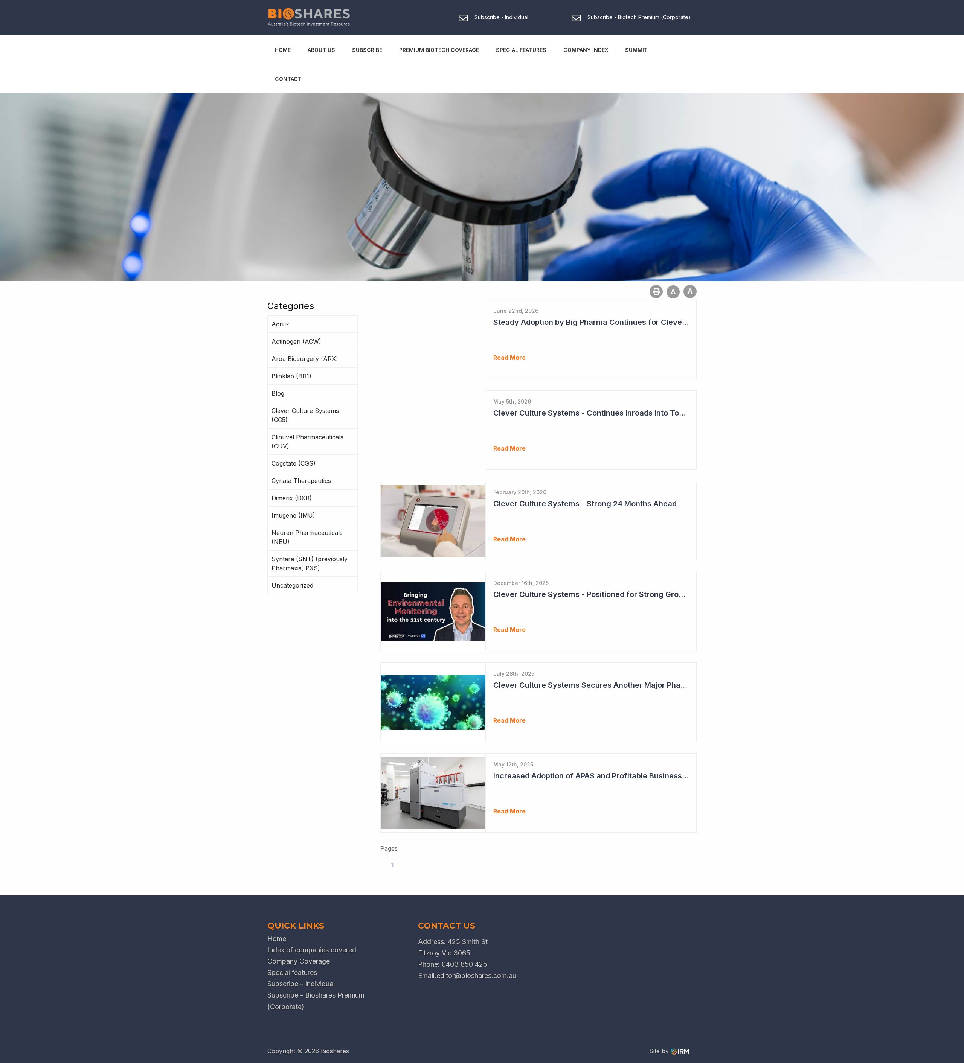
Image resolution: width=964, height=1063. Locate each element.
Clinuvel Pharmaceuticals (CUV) (307, 441)
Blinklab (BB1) (291, 376)
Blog (278, 393)
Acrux (280, 324)
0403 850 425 (464, 964)
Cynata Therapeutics (301, 480)
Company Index (585, 50)
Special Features (521, 50)
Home (283, 50)
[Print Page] (656, 291)
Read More (509, 357)
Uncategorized (292, 585)
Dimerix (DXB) (292, 498)
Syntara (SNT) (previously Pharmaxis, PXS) (310, 563)
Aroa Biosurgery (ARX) (305, 358)
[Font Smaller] (673, 291)
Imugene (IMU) (293, 515)
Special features (292, 972)
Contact (288, 79)
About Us (321, 50)
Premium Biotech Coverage (439, 50)
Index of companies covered (311, 950)
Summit (636, 50)
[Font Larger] (690, 291)
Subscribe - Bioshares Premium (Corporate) (316, 1000)
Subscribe (367, 50)
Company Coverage (298, 961)
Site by (660, 1051)
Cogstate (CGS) (294, 463)
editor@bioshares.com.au (476, 975)
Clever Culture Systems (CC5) (305, 415)
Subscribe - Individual (301, 984)
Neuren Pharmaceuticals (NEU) (307, 537)
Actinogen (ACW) (296, 341)
